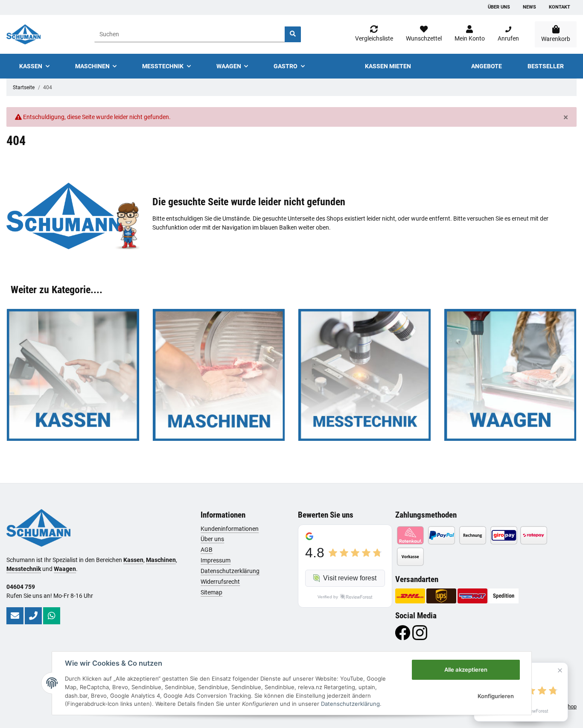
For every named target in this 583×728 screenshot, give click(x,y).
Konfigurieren (496, 696)
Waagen (65, 568)
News (529, 7)
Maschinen (161, 559)
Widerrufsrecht (220, 581)
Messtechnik (23, 568)
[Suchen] (293, 34)
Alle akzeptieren (465, 669)
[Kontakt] (14, 615)
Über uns (499, 7)
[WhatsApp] (51, 615)
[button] (469, 34)
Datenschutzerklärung (230, 571)
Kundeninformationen (230, 528)
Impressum (215, 560)
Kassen (133, 559)
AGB (207, 549)
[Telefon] (33, 615)
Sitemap (211, 592)
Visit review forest (349, 578)
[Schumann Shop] (23, 34)
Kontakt (559, 7)
